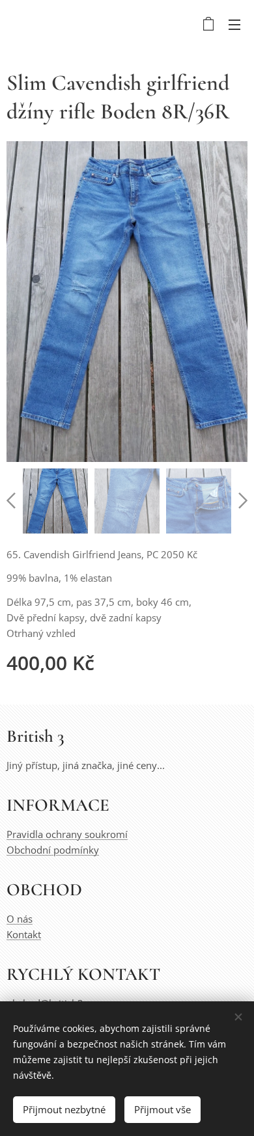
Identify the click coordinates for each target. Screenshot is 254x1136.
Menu (234, 24)
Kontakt (24, 934)
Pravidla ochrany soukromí (67, 834)
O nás (20, 918)
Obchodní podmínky (53, 849)
